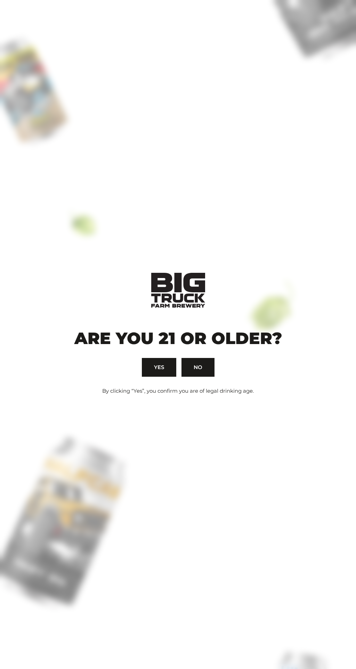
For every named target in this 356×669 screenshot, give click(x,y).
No (198, 367)
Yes (159, 367)
